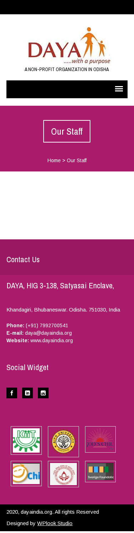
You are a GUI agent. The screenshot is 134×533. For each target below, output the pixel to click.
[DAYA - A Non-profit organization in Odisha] (66, 43)
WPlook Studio (55, 523)
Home (54, 160)
